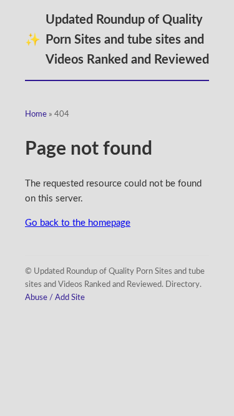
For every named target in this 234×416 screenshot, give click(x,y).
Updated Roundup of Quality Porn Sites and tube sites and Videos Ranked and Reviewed (117, 40)
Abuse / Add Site (55, 298)
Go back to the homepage (77, 223)
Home (36, 114)
